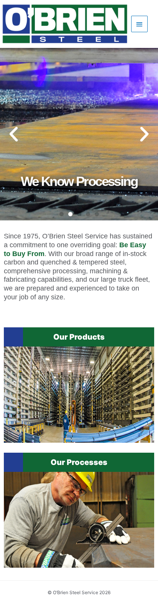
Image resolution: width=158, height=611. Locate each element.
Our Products (79, 337)
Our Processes (79, 462)
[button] (61, 214)
